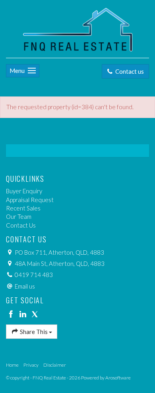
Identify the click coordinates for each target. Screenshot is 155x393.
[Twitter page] (34, 314)
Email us (25, 286)
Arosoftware (118, 378)
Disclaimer (54, 365)
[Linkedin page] (24, 314)
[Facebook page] (12, 314)
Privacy (31, 365)
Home (12, 365)
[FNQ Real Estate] (77, 27)
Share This (34, 331)
